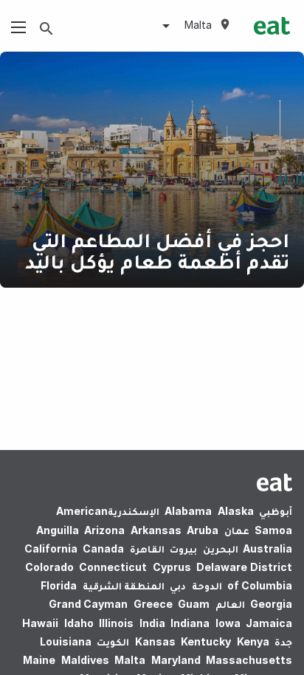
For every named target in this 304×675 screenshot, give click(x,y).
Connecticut (113, 567)
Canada (103, 548)
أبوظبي (275, 511)
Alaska (236, 511)
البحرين (220, 548)
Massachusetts (249, 660)
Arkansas (156, 530)
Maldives (85, 660)
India (152, 623)
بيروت (183, 548)
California (50, 548)
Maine (39, 660)
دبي (178, 585)
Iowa (228, 623)
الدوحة (207, 585)
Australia (266, 548)
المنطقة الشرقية (124, 585)
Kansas (155, 641)
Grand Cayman (88, 604)
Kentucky (206, 641)
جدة (283, 641)
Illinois (116, 623)
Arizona (104, 530)
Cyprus (172, 567)
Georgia (271, 604)
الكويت (113, 641)
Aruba (202, 530)
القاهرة (147, 548)
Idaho (79, 623)
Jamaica (269, 623)
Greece (153, 604)
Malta (129, 660)
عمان (236, 530)
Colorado (49, 567)
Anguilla (57, 530)
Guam (194, 604)
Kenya (253, 641)
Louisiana (65, 641)
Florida (59, 585)
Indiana (190, 623)
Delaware (221, 567)
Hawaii (40, 623)
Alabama (188, 511)
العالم (230, 604)
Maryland (176, 660)
